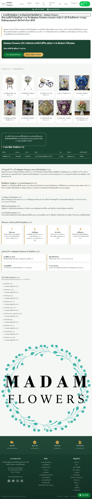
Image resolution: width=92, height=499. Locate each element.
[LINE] (9, 481)
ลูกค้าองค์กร (76, 475)
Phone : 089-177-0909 (33, 54)
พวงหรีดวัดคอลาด (8, 295)
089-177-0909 (39, 9)
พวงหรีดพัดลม (46, 465)
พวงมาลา (46, 470)
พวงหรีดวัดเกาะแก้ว (8, 289)
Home (21, 4)
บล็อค (66, 4)
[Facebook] (13, 481)
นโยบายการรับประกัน (77, 477)
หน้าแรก (76, 462)
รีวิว (60, 4)
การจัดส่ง (76, 472)
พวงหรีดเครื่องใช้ (46, 480)
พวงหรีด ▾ (29, 4)
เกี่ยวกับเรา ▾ (74, 4)
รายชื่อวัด (76, 487)
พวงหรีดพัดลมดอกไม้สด (46, 475)
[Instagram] (17, 481)
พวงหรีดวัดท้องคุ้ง (8, 319)
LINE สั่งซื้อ (85, 4)
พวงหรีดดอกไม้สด (46, 462)
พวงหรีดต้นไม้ (46, 477)
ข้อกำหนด (73, 496)
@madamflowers (54, 9)
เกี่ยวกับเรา (77, 480)
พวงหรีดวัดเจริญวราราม (9, 307)
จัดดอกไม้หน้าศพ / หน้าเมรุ (46, 485)
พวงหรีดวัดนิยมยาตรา (9, 331)
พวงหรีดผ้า (46, 472)
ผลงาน (44, 4)
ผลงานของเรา (77, 470)
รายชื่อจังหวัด (76, 490)
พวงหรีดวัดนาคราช (8, 325)
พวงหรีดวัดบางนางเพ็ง (9, 337)
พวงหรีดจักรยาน (45, 467)
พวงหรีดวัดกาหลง (8, 283)
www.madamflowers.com (15, 476)
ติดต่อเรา (76, 482)
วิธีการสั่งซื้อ (52, 4)
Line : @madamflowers (13, 54)
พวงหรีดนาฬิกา (46, 482)
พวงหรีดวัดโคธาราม (8, 301)
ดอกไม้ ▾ (37, 4)
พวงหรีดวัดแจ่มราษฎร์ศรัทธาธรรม (12, 313)
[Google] (22, 481)
